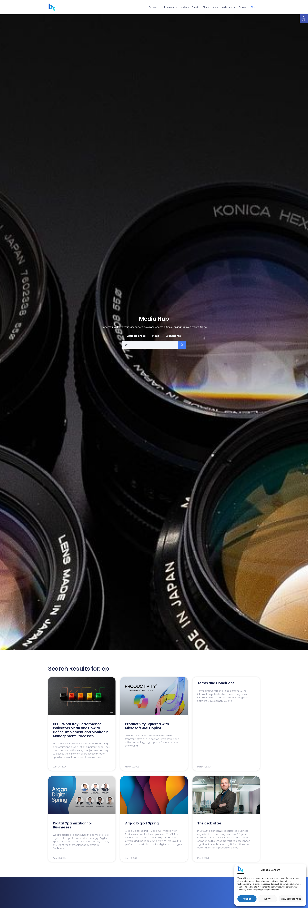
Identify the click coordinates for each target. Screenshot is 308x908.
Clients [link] (206, 7)
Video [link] (155, 336)
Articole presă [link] (136, 336)
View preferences (290, 898)
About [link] (215, 7)
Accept (247, 898)
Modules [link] (184, 7)
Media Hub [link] (227, 7)
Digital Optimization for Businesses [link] (72, 825)
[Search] (182, 345)
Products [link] (153, 7)
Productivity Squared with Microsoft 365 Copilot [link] (147, 726)
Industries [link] (169, 7)
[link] (304, 18)
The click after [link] (209, 823)
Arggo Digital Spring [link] (142, 823)
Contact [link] (242, 7)
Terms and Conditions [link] (215, 683)
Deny (267, 898)
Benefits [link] (196, 7)
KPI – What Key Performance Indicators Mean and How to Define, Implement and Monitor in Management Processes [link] (80, 730)
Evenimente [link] (173, 336)
